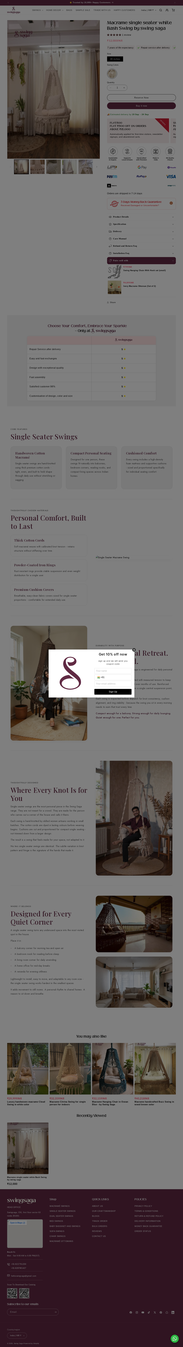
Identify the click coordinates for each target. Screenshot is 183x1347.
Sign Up (113, 691)
